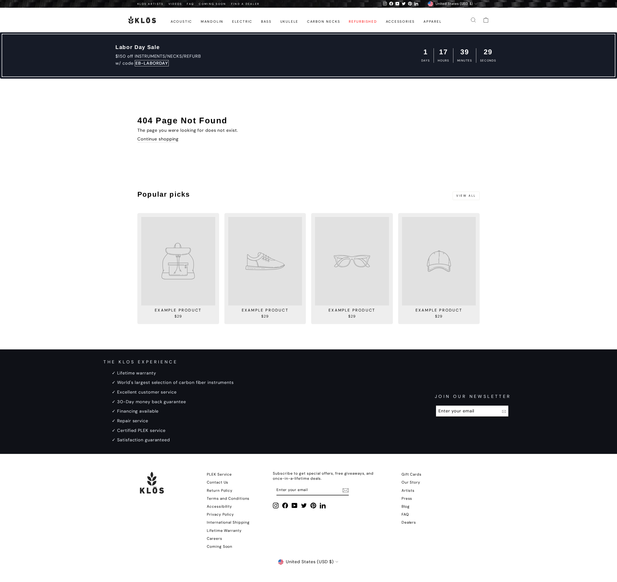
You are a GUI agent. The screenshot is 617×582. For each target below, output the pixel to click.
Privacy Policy (220, 514)
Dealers (409, 522)
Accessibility (219, 506)
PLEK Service (219, 474)
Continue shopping (158, 139)
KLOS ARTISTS (150, 4)
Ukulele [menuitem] (289, 21)
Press (407, 498)
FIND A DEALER (245, 4)
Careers (214, 538)
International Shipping (228, 522)
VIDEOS (175, 4)
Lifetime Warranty (224, 530)
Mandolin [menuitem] (212, 21)
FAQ (190, 4)
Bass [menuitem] (266, 21)
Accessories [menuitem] (400, 21)
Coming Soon (219, 546)
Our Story (411, 482)
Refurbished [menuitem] (363, 21)
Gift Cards (412, 474)
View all (466, 196)
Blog (406, 506)
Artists (408, 490)
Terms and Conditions (228, 498)
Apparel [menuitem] (432, 21)
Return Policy (220, 490)
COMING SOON (212, 4)
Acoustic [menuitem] (181, 21)
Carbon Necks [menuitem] (323, 21)
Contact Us (217, 482)
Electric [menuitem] (242, 21)
